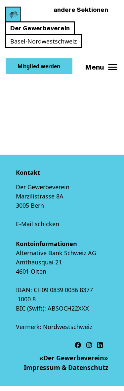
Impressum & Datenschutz (66, 367)
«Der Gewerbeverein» (73, 357)
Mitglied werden (39, 66)
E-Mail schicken (37, 224)
